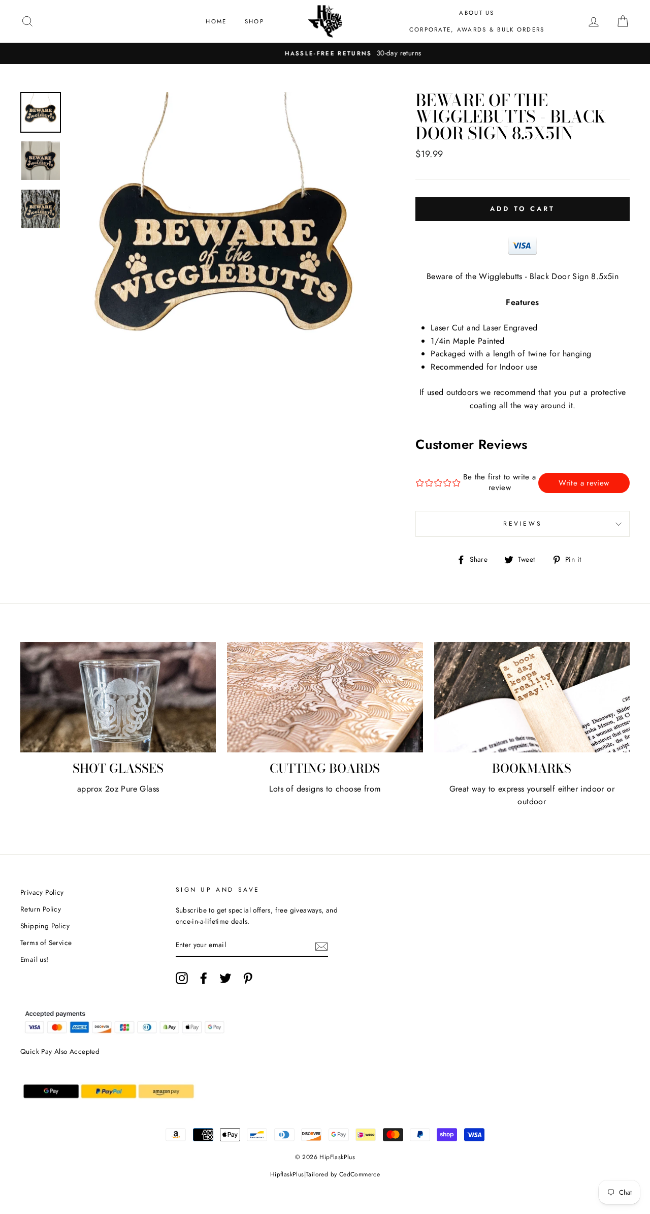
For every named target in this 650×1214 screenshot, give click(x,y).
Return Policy (40, 909)
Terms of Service (46, 942)
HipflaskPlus (287, 1174)
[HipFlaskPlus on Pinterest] (248, 978)
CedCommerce (359, 1174)
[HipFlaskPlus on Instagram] (182, 978)
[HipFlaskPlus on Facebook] (204, 978)
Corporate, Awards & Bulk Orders (477, 29)
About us (476, 13)
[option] (325, 53)
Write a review (584, 483)
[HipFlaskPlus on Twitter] (225, 978)
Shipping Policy (45, 926)
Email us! (34, 959)
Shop (254, 21)
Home (216, 21)
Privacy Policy (42, 892)
